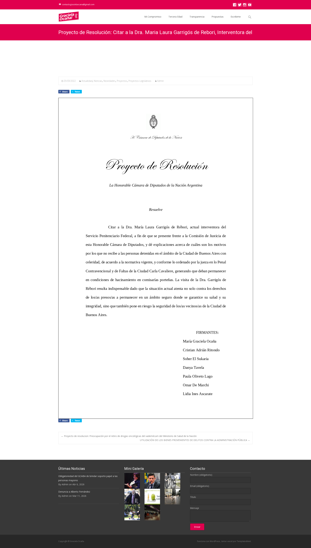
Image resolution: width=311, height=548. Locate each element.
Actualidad (86, 80)
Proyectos (122, 80)
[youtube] (250, 5)
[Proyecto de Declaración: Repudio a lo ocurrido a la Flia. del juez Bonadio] (132, 496)
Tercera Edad (175, 16)
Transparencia (197, 16)
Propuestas (218, 16)
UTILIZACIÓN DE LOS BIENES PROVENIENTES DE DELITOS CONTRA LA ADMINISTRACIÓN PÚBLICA (195, 440)
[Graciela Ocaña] (66, 15)
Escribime (236, 16)
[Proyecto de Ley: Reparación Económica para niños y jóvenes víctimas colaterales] (132, 480)
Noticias (98, 80)
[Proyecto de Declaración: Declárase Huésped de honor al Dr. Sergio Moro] (152, 480)
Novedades (109, 80)
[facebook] (235, 5)
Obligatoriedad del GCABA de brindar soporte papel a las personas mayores (88, 478)
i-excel (230, 541)
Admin (160, 80)
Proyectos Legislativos (139, 80)
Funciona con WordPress (208, 541)
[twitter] (240, 5)
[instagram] (245, 5)
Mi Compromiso (152, 16)
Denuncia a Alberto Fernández (74, 491)
